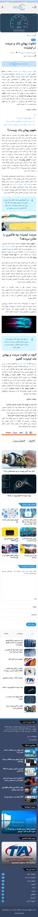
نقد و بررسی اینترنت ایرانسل (30, 556)
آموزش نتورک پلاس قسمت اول (10, 521)
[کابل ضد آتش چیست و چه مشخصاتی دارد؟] (30, 709)
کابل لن (26, 252)
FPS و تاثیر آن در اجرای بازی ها (13, 797)
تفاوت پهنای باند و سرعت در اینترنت (14, 697)
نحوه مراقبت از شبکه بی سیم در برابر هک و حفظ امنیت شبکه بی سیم (29, 522)
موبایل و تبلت (31, 881)
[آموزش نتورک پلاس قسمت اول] (10, 513)
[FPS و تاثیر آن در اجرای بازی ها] (30, 799)
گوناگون (33, 894)
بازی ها (33, 898)
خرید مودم (24, 74)
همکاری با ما (32, 740)
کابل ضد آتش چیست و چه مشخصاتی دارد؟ (14, 707)
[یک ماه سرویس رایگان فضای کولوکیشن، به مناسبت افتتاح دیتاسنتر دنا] (30, 643)
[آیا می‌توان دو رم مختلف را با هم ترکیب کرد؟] (30, 753)
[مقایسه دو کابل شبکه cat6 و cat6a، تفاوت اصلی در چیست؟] (30, 671)
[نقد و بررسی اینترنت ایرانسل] (28, 549)
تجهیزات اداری (31, 901)
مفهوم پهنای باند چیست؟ (23, 118)
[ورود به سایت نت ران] (19, 1)
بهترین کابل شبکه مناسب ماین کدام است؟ (29, 539)
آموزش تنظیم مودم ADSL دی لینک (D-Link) (12, 760)
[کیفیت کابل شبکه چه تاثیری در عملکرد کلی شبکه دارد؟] (30, 653)
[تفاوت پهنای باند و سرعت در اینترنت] (30, 699)
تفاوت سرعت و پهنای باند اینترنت (24, 71)
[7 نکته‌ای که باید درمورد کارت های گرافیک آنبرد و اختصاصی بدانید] (30, 781)
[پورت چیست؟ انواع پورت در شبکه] (30, 690)
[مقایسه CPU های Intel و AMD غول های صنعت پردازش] (30, 790)
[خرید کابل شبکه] (19, 64)
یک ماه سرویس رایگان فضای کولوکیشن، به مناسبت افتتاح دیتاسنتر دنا (14, 642)
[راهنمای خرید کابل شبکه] (30, 662)
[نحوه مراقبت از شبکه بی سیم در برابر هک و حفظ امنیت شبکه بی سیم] (28, 513)
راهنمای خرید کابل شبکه (15, 659)
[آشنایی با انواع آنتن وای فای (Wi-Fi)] (10, 532)
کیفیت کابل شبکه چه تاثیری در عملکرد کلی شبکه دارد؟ (14, 651)
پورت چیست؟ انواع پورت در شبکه (12, 687)
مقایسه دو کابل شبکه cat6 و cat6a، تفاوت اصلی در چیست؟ (13, 669)
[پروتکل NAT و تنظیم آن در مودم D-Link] (10, 549)
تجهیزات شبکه (31, 874)
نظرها (6, 633)
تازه (32, 633)
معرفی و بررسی (18, 441)
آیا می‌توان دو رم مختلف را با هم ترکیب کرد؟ (13, 751)
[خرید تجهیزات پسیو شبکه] (19, 433)
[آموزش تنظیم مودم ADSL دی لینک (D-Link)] (30, 762)
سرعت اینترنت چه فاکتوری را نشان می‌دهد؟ (18, 121)
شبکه (28, 35)
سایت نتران (22, 363)
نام (35, 599)
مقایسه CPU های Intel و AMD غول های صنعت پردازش (12, 788)
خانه (33, 35)
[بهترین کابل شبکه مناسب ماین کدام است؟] (28, 532)
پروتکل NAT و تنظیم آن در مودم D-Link (10, 556)
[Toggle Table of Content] (34, 115)
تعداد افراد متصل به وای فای (20, 184)
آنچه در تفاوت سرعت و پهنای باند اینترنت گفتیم (17, 125)
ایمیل (34, 607)
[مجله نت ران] (19, 7)
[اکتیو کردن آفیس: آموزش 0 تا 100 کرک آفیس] (30, 772)
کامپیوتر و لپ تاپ (30, 877)
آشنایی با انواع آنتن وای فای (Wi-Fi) (11, 539)
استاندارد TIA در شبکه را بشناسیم (13, 678)
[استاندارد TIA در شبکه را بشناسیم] (30, 681)
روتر (21, 87)
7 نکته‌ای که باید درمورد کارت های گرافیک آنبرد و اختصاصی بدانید (13, 779)
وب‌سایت (33, 615)
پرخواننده (20, 633)
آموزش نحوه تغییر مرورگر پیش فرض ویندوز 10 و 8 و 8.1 (19, 830)
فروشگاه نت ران (31, 736)
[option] (19, 822)
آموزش (31, 441)
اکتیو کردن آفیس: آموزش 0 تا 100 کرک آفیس (13, 770)
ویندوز (33, 891)
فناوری (33, 884)
